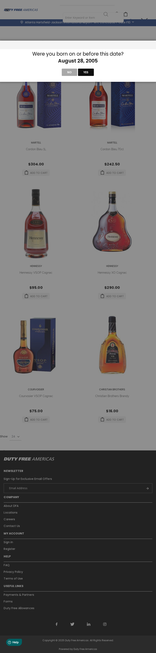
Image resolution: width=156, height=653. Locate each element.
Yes (85, 72)
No (69, 72)
